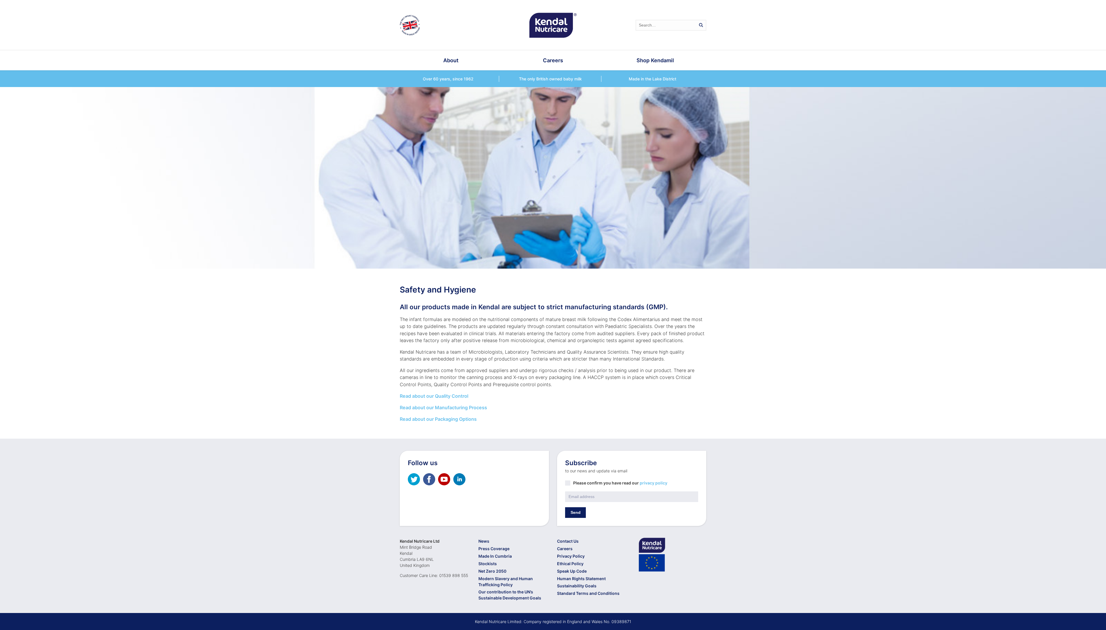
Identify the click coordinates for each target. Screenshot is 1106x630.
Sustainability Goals (576, 585)
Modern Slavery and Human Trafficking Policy (505, 581)
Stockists (487, 563)
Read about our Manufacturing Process (443, 407)
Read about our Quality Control (434, 396)
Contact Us (568, 541)
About (451, 60)
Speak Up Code (572, 571)
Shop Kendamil (655, 60)
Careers (553, 60)
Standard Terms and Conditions (588, 593)
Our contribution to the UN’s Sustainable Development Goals (509, 594)
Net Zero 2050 (492, 571)
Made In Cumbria (495, 556)
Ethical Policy (570, 563)
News (483, 541)
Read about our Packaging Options (438, 419)
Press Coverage (494, 548)
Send (576, 512)
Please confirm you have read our (620, 482)
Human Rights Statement (581, 578)
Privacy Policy (571, 556)
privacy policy (653, 482)
